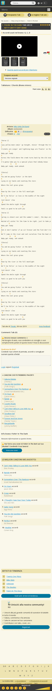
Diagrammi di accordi (39, 681)
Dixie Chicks (9, 416)
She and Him (9, 503)
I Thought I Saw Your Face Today (17, 500)
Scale (19, 683)
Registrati (15, 367)
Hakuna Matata (10, 379)
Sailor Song (8, 507)
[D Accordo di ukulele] (23, 61)
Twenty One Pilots (13, 576)
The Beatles (11, 587)
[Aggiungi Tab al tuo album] (49, 53)
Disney (8, 381)
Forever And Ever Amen (13, 418)
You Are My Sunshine (12, 384)
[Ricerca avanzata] (39, 3)
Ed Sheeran (8, 523)
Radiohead (8, 496)
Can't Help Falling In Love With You (17, 409)
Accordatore (21, 681)
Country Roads (10, 404)
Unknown (10, 584)
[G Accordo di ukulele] (5, 61)
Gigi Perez (8, 509)
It (44, 3)
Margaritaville (9, 423)
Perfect (7, 521)
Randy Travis (10, 421)
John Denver (10, 406)
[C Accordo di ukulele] (14, 61)
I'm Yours (7, 394)
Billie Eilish (10, 580)
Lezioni (29, 683)
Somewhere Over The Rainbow (16, 389)
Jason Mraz (9, 396)
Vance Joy (9, 401)
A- (43, 89)
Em (18, 134)
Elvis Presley (10, 411)
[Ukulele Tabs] (3, 2)
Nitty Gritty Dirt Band (15, 28)
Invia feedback (44, 326)
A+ (49, 89)
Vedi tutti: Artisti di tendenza (26, 596)
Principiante (27, 131)
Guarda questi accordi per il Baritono (22, 70)
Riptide (6, 399)
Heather (8, 527)
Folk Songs (9, 386)
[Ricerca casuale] (41, 3)
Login (3, 367)
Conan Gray (8, 530)
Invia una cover (12, 450)
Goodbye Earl (9, 413)
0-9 (4, 666)
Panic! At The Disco (14, 591)
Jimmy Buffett (10, 426)
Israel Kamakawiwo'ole (14, 391)
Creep (6, 493)
